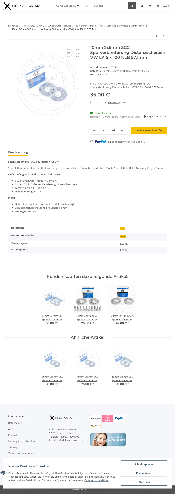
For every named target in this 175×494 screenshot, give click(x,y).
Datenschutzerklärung (96, 480)
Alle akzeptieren (144, 464)
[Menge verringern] (94, 130)
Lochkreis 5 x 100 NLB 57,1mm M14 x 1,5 (126, 71)
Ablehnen (144, 481)
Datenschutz (15, 423)
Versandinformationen (21, 453)
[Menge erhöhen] (122, 130)
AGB (10, 429)
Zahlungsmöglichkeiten (21, 441)
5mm (123, 236)
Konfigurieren (144, 473)
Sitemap (13, 447)
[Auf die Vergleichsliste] (68, 53)
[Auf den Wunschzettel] (77, 53)
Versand (113, 102)
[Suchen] (132, 5)
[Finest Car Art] (23, 6)
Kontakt (12, 435)
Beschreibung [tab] (18, 152)
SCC (122, 228)
